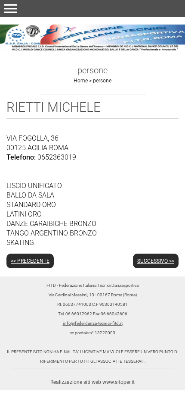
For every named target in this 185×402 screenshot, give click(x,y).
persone (102, 81)
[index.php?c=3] (92, 36)
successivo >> (155, 261)
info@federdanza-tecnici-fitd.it (93, 323)
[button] (10, 8)
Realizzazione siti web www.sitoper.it (92, 382)
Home (81, 81)
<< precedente (30, 261)
